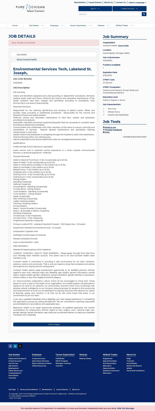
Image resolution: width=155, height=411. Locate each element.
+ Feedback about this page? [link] (135, 137)
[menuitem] (15, 25)
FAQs (129, 358)
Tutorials (12, 378)
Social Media (132, 363)
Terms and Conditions (136, 371)
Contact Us (120, 2)
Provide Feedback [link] (113, 130)
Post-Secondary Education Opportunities (109, 365)
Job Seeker (34, 25)
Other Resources (15, 371)
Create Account (128, 9)
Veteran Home (85, 358)
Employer (54, 25)
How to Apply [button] (54, 324)
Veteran (101, 25)
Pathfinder (60, 358)
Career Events (94, 2)
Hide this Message (125, 408)
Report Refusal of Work (41, 363)
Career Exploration (78, 25)
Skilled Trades (122, 25)
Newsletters (80, 2)
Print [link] (107, 132)
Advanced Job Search (17, 358)
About (27, 59)
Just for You (13, 363)
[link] (30, 8)
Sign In (94, 9)
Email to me (110, 127)
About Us (108, 2)
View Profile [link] (123, 46)
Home (15, 25)
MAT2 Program (62, 361)
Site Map (12, 389)
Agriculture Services (40, 361)
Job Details (22, 54)
